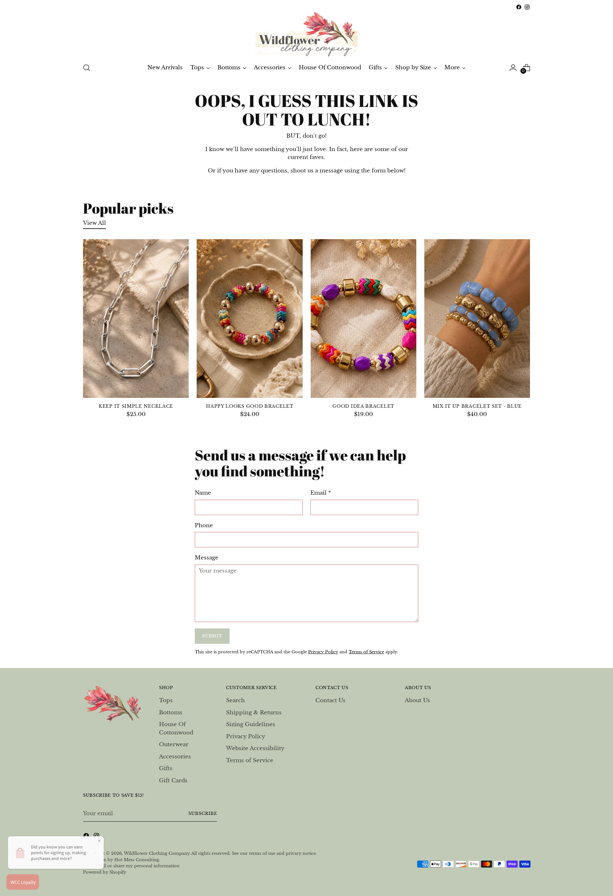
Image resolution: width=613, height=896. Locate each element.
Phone (204, 525)
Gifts (165, 768)
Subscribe (202, 813)
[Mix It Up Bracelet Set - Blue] (477, 318)
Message (206, 557)
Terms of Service (366, 652)
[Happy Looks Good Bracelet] (249, 318)
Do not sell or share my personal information (131, 866)
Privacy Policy (323, 652)
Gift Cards (173, 780)
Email (320, 493)
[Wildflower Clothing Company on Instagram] (527, 7)
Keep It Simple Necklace (136, 406)
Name (203, 493)
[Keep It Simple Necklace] (136, 318)
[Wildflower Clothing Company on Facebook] (519, 7)
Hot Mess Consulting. (137, 859)
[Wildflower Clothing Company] (306, 34)
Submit (212, 636)
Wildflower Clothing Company (156, 853)
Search (235, 700)
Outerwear (173, 744)
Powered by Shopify (104, 872)
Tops (166, 700)
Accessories (175, 756)
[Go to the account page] (513, 67)
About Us (417, 700)
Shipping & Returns (254, 712)
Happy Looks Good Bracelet (249, 406)
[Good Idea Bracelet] (363, 318)
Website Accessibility (255, 748)
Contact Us (330, 700)
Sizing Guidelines (250, 724)
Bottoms (170, 712)
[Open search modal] (86, 67)
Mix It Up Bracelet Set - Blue (477, 406)
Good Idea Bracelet (363, 406)
